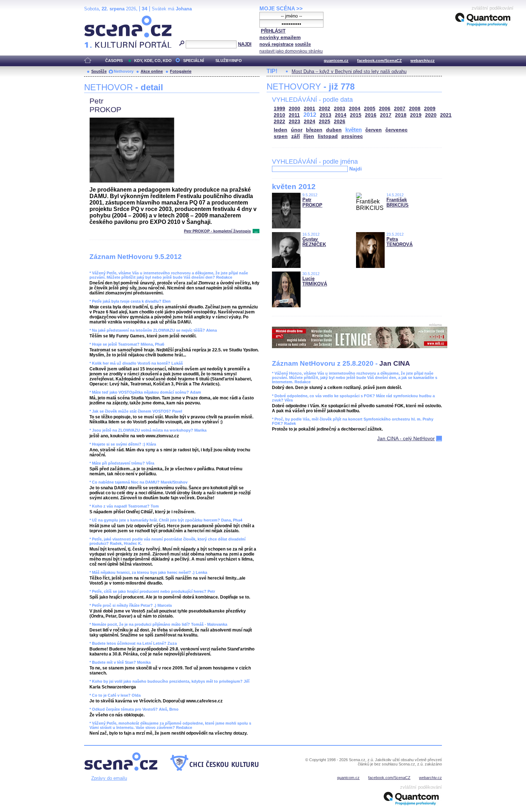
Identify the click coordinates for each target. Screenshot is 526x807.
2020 (431, 115)
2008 (414, 108)
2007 (399, 108)
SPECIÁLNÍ (193, 60)
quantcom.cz (336, 60)
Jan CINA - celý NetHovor (406, 438)
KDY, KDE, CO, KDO (153, 60)
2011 (294, 115)
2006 (384, 108)
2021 (446, 115)
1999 (279, 108)
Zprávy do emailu (109, 778)
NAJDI (245, 44)
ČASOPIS (114, 60)
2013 (325, 115)
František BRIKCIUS (397, 202)
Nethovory (123, 71)
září (295, 136)
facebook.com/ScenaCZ (379, 60)
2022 (279, 121)
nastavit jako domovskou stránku (291, 51)
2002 (324, 108)
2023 (294, 121)
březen (314, 130)
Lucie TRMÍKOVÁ (314, 281)
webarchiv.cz (422, 60)
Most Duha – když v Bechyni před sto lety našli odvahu (349, 71)
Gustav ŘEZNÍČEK (314, 241)
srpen (281, 136)
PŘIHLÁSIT (273, 31)
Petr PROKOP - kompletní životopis (217, 231)
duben (334, 130)
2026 (339, 121)
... (256, 231)
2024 (309, 121)
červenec (396, 130)
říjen (308, 136)
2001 (309, 108)
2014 (340, 115)
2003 (339, 108)
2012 (309, 115)
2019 (416, 115)
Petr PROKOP (312, 202)
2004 (354, 108)
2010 (279, 115)
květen (353, 129)
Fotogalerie (180, 71)
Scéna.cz (96, 18)
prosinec (352, 136)
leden (280, 130)
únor (296, 130)
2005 (369, 108)
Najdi (355, 169)
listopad (328, 136)
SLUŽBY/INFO (228, 60)
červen (373, 130)
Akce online (152, 71)
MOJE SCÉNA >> (281, 8)
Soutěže (99, 71)
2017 (385, 115)
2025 (324, 121)
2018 (400, 115)
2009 (429, 108)
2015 (355, 115)
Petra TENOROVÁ (399, 241)
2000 (294, 108)
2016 (370, 115)
